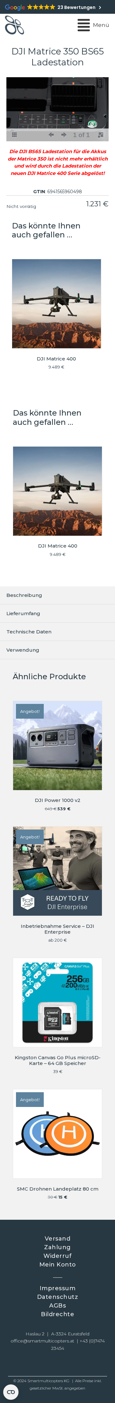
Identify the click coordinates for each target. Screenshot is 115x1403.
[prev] (51, 134)
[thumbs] (14, 134)
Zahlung (57, 1247)
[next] (63, 134)
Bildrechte (57, 1314)
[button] (35, 1364)
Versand (58, 1238)
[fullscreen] (100, 135)
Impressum (58, 1288)
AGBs (57, 1305)
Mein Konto (57, 1264)
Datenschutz (57, 1296)
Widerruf (57, 1255)
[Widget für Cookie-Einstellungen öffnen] (11, 1392)
